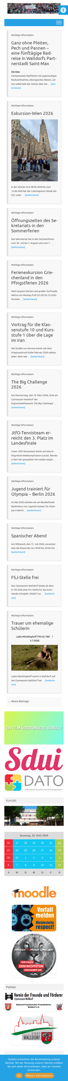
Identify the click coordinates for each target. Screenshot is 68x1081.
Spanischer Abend (29, 535)
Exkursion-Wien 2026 (32, 113)
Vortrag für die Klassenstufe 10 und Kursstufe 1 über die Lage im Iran (33, 332)
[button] (63, 10)
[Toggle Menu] (59, 22)
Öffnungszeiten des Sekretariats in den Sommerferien (34, 225)
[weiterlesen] (32, 195)
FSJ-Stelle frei (25, 577)
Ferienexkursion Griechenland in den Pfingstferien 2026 (32, 277)
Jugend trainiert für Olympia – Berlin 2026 (33, 491)
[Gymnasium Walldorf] (34, 12)
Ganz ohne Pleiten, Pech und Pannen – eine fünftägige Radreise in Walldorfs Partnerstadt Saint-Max (33, 53)
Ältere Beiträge (18, 701)
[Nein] (63, 1068)
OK (19, 1075)
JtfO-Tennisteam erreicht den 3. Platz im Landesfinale (32, 438)
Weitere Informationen (39, 1075)
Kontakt (11, 800)
